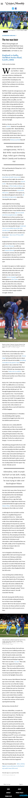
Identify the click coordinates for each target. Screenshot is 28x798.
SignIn (21, 784)
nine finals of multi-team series (11, 177)
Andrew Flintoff (9, 250)
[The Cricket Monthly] (15, 4)
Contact (8, 793)
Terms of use (8, 796)
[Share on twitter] (13, 9)
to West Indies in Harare (16, 186)
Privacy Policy (19, 793)
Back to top (7, 784)
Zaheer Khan (6, 506)
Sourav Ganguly (11, 277)
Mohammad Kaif (15, 139)
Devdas (8, 126)
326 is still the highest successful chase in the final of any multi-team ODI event (13, 766)
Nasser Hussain (9, 246)
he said (17, 661)
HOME (8, 789)
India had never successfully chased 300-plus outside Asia (14, 228)
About (19, 789)
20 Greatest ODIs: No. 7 (9, 35)
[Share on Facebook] (16, 9)
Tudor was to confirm (14, 371)
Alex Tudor (14, 279)
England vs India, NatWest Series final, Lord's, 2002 (12, 57)
